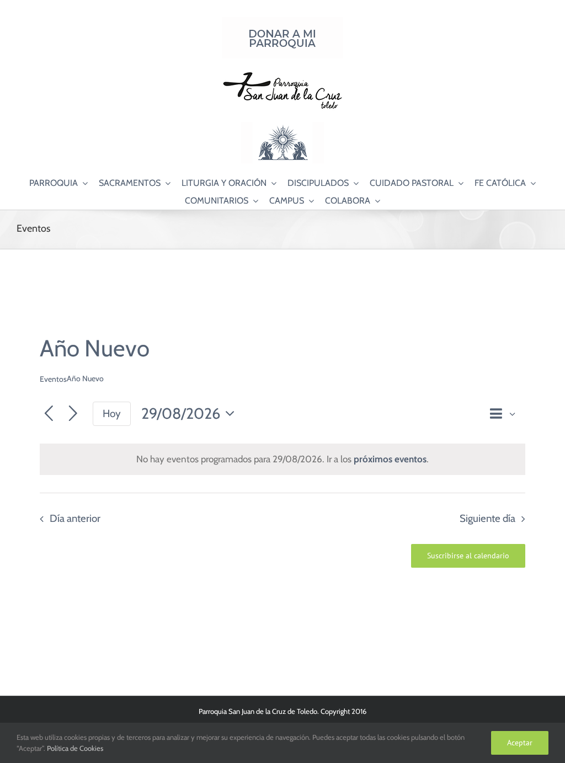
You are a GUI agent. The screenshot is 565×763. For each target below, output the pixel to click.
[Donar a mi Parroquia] (282, 21)
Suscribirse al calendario (468, 556)
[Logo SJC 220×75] (282, 73)
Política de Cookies (75, 748)
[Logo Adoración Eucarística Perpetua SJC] (282, 126)
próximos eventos (390, 459)
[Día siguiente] (73, 414)
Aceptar (519, 743)
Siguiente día (487, 518)
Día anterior (75, 518)
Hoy (112, 413)
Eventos (53, 379)
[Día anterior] (49, 414)
